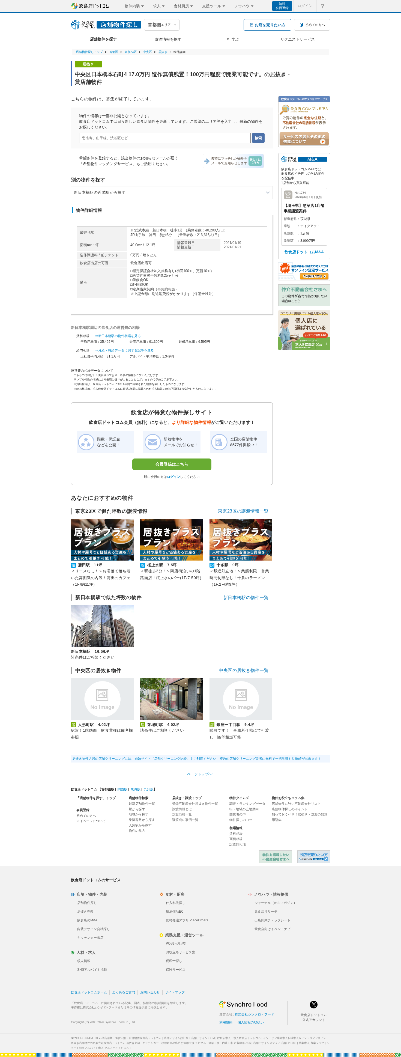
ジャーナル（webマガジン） (276, 903)
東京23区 (130, 51)
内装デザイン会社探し (93, 929)
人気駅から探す (140, 825)
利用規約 (225, 1022)
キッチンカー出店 (90, 938)
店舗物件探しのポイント (290, 809)
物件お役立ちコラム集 (288, 798)
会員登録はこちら (171, 464)
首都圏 (113, 51)
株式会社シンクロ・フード (254, 1014)
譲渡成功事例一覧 (185, 820)
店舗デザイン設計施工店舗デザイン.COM (189, 1038)
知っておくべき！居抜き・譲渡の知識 (299, 814)
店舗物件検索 (138, 798)
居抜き (162, 51)
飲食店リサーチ (266, 911)
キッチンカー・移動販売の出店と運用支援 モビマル (174, 1042)
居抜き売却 (85, 911)
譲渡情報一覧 (182, 814)
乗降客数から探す (142, 820)
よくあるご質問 (123, 992)
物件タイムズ (239, 798)
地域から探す (138, 814)
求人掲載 (83, 961)
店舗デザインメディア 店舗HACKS (274, 1042)
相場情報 (236, 828)
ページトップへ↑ (200, 774)
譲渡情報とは (182, 809)
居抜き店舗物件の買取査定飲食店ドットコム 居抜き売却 (105, 1042)
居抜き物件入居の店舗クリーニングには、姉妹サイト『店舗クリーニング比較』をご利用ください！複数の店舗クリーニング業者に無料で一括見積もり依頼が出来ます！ (196, 759)
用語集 (277, 820)
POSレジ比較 (176, 943)
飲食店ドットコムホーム (89, 992)
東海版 (135, 789)
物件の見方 (137, 831)
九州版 (149, 789)
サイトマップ (175, 992)
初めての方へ (86, 816)
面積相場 (236, 839)
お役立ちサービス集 (180, 952)
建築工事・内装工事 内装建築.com (229, 1042)
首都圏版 (107, 789)
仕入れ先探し (175, 903)
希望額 (289, 241)
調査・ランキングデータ (247, 804)
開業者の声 (237, 814)
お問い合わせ (150, 992)
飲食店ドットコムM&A (304, 252)
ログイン (305, 6)
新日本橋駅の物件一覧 (246, 597)
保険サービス (175, 970)
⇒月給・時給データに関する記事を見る (124, 350)
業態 (287, 226)
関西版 (122, 789)
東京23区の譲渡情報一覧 (243, 511)
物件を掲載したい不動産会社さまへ (275, 856)
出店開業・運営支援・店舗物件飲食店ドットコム (131, 1038)
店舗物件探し (87, 903)
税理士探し (174, 961)
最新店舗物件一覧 (142, 804)
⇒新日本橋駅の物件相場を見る (118, 336)
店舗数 (289, 233)
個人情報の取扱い (251, 1022)
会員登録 (82, 810)
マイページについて (91, 821)
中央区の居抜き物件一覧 (244, 670)
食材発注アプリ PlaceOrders (187, 920)
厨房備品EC (175, 911)
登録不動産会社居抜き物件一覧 (195, 804)
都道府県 (290, 219)
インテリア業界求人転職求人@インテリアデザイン (294, 1038)
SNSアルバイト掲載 (92, 970)
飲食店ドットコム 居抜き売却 (313, 856)
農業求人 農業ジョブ (311, 1042)
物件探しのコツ (240, 820)
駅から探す (137, 809)
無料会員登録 (282, 6)
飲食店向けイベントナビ (273, 929)
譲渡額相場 (237, 844)
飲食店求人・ (239, 1038)
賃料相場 (236, 834)
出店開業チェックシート (273, 920)
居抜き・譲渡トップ (187, 798)
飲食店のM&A (87, 920)
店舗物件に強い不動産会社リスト (296, 804)
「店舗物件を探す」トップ (96, 798)
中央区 (147, 51)
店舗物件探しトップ (89, 51)
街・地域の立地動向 (244, 809)
